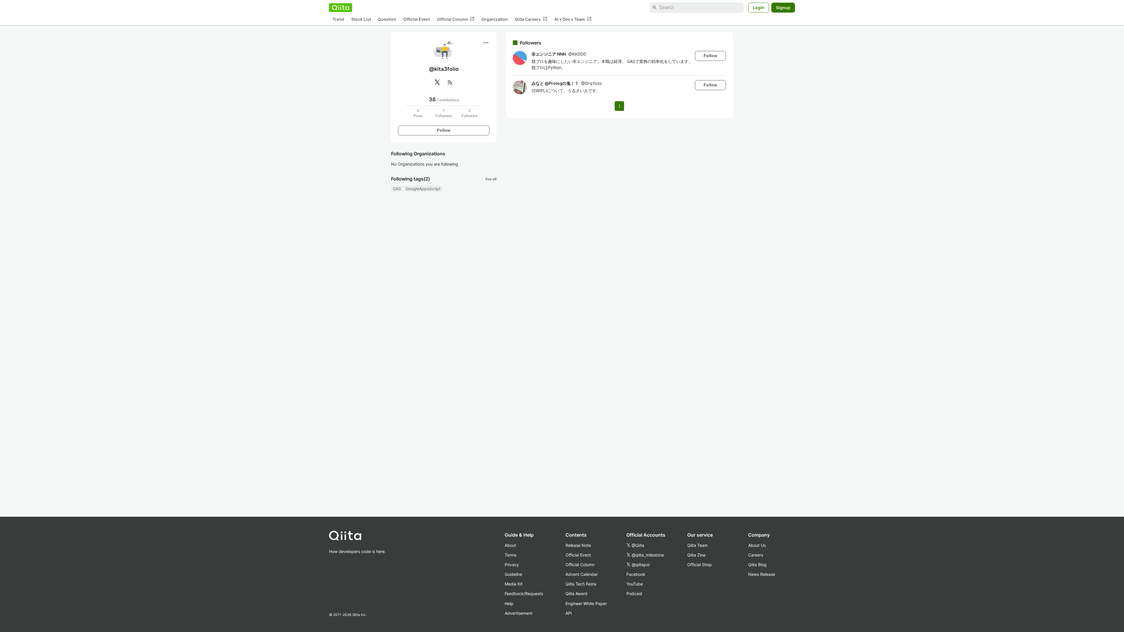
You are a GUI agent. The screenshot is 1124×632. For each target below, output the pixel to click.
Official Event (416, 19)
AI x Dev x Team (573, 19)
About (510, 545)
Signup (783, 7)
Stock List (361, 19)
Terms (510, 554)
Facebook (635, 574)
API (569, 613)
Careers (755, 554)
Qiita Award (576, 593)
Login (758, 7)
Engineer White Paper (586, 603)
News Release (761, 574)
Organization (495, 19)
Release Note (578, 545)
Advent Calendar (582, 574)
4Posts (418, 113)
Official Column (455, 19)
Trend (338, 19)
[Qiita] (340, 7)
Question (387, 19)
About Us (757, 545)
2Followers (469, 113)
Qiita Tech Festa (581, 583)
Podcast (634, 593)
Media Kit (513, 583)
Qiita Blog (757, 564)
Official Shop (699, 564)
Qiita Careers (531, 19)
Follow (443, 130)
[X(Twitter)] (437, 82)
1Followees (444, 113)
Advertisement (518, 613)
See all (490, 179)
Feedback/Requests (524, 593)
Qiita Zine (696, 554)
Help (509, 603)
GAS (397, 188)
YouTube (634, 583)
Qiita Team (697, 545)
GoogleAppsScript (423, 188)
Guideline (513, 574)
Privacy (512, 564)
